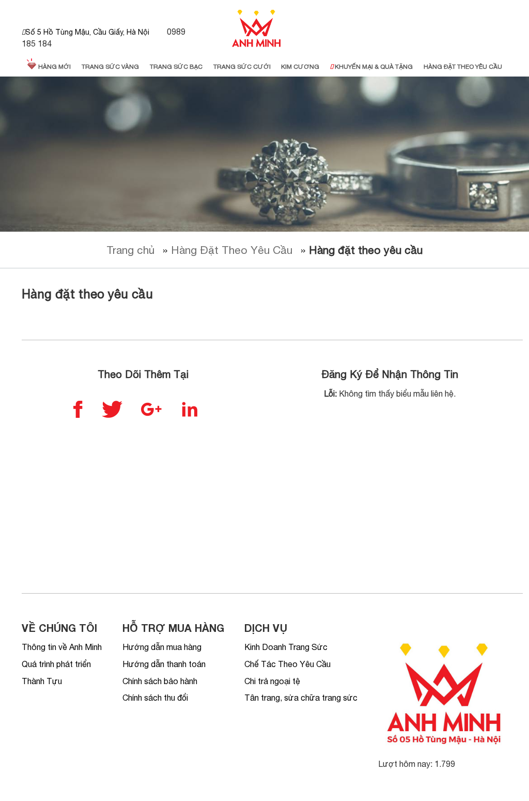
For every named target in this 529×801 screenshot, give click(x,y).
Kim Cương (300, 66)
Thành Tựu (42, 681)
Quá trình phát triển (56, 664)
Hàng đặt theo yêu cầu (463, 66)
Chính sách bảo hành (159, 681)
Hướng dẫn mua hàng (161, 647)
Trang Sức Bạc (176, 66)
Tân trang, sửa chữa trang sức (300, 697)
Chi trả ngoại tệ (272, 681)
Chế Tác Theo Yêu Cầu (287, 664)
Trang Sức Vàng (110, 66)
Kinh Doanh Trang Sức (286, 647)
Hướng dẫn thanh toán (164, 664)
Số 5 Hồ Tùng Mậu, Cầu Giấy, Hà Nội (87, 32)
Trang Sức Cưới (242, 66)
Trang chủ (130, 250)
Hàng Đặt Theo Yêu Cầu (231, 250)
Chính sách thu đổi (155, 697)
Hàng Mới (54, 66)
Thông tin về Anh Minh (62, 647)
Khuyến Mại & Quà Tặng (373, 66)
